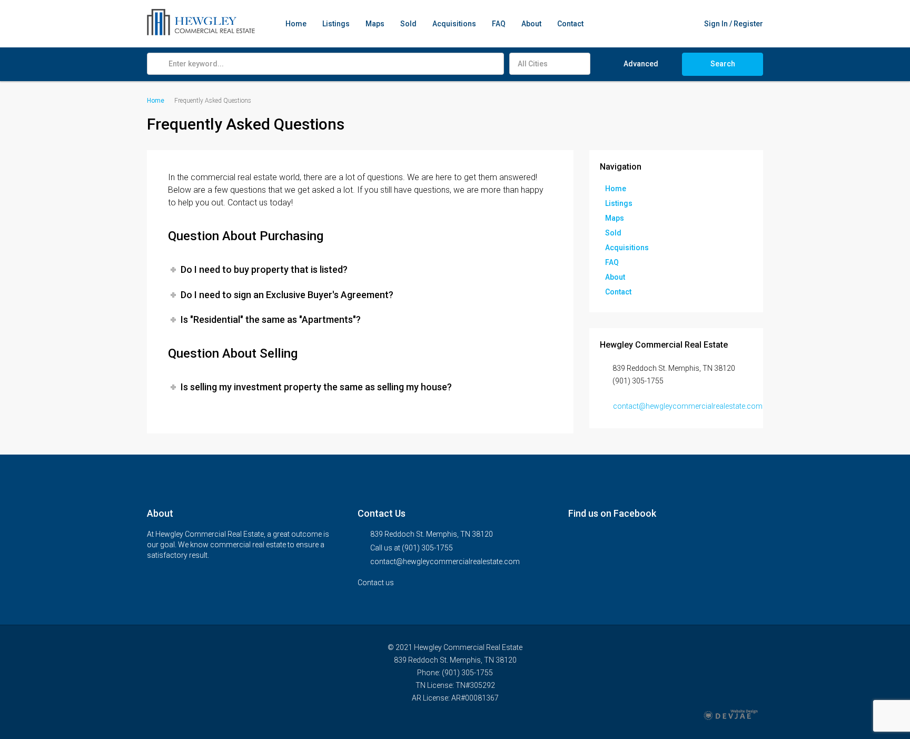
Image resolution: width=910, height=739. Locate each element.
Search (722, 64)
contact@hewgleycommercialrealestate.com (688, 406)
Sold (408, 23)
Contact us (376, 582)
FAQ (499, 23)
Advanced (641, 64)
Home (295, 23)
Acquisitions (454, 23)
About (531, 23)
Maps (374, 23)
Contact (570, 23)
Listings (336, 23)
